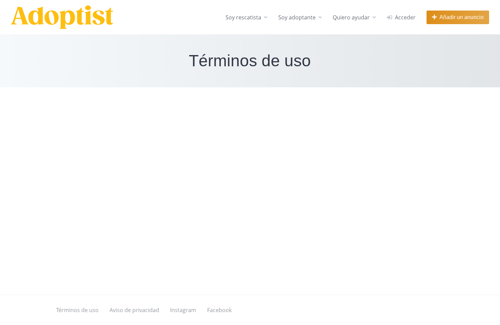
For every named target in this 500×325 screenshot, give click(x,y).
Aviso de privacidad (134, 310)
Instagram (183, 310)
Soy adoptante (297, 17)
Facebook (219, 310)
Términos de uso (77, 310)
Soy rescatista (243, 17)
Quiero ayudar (351, 17)
